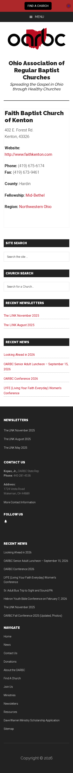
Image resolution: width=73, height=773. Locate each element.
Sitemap (9, 728)
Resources (10, 711)
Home (7, 636)
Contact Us (10, 653)
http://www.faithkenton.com (28, 154)
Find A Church (12, 678)
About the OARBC (14, 670)
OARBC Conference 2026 (21, 379)
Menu (39, 17)
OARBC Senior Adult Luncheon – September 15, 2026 (36, 366)
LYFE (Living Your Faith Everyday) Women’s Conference (33, 390)
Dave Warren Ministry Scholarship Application (32, 720)
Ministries (10, 695)
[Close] (68, 6)
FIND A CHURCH (38, 6)
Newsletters (11, 703)
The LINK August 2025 (19, 325)
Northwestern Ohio (35, 206)
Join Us (8, 686)
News (7, 644)
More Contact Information (20, 502)
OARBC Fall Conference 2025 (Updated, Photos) (33, 615)
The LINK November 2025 (21, 315)
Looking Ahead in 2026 (19, 355)
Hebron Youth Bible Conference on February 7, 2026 (35, 598)
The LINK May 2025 (15, 447)
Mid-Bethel (35, 195)
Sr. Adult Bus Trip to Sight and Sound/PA (28, 590)
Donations (10, 661)
